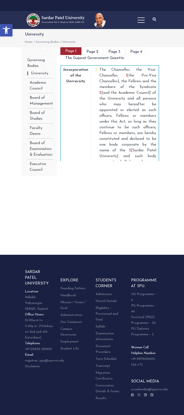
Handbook (68, 295)
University (39, 73)
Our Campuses (71, 322)
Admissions (104, 294)
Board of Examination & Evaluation (41, 149)
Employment (69, 341)
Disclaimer (32, 366)
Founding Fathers (73, 288)
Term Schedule (106, 359)
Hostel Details (106, 301)
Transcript (103, 366)
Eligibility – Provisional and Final (107, 314)
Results (101, 398)
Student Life (69, 348)
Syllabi (100, 326)
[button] (6, 30)
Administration (71, 315)
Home (29, 42)
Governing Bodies (47, 42)
